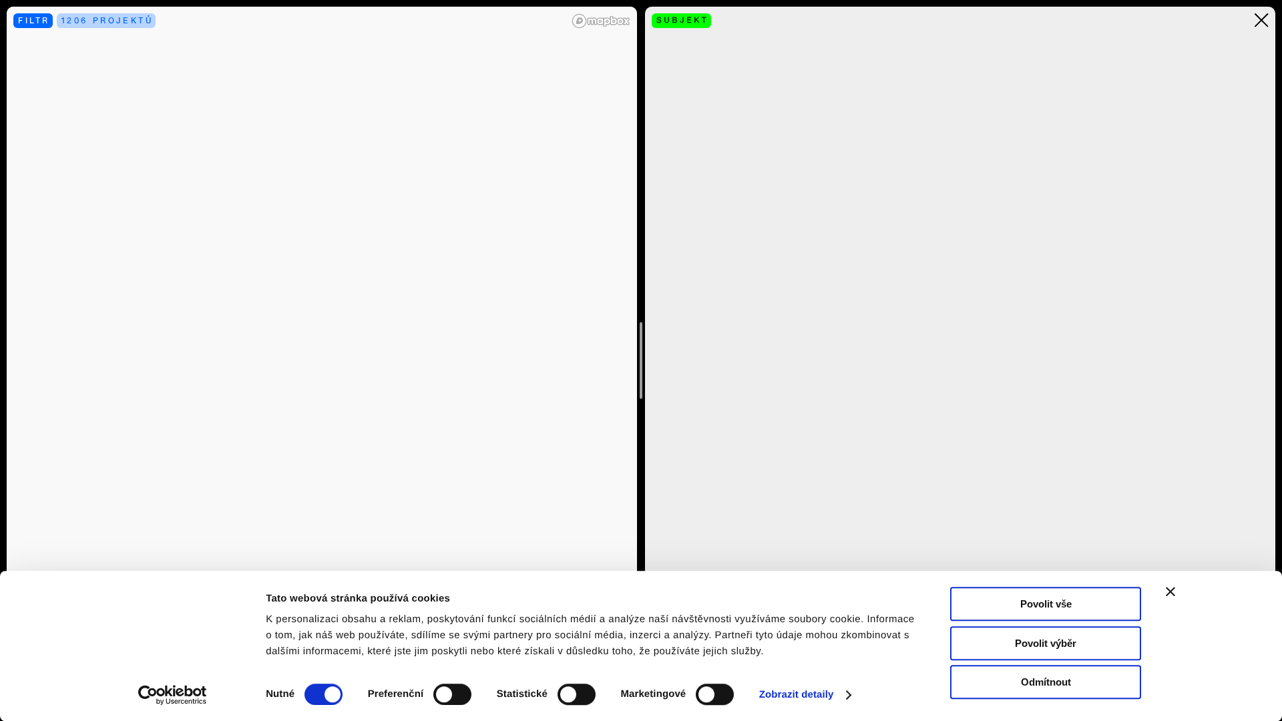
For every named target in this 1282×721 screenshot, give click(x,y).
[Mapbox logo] (601, 21)
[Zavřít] (1262, 20)
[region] (322, 360)
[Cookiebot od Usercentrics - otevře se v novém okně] (177, 695)
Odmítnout (1046, 682)
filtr (34, 20)
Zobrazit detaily (796, 694)
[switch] (452, 694)
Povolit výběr (1045, 643)
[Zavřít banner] (1170, 591)
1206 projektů (107, 20)
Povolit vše (1046, 604)
